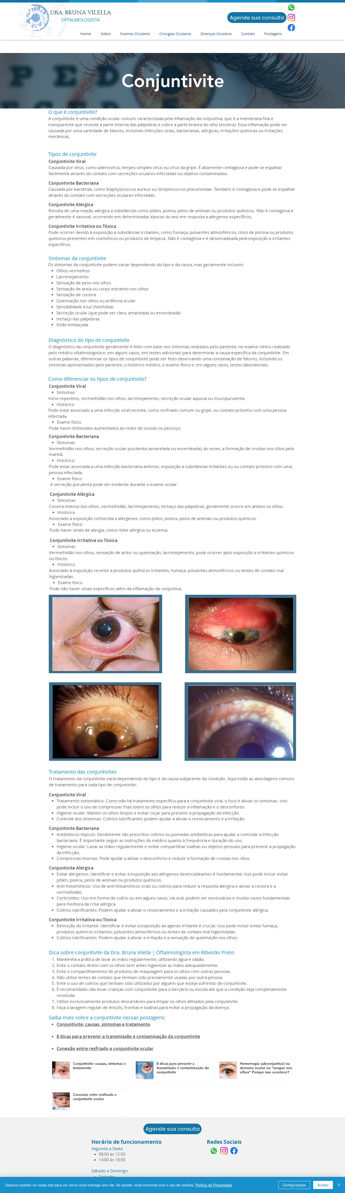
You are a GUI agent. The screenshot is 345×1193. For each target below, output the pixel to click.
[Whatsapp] (291, 7)
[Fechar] (339, 1185)
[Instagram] (291, 17)
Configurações (294, 1184)
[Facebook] (291, 28)
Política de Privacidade (213, 1184)
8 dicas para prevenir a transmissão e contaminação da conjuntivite (128, 1036)
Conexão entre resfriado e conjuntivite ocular (105, 1048)
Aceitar (323, 1184)
